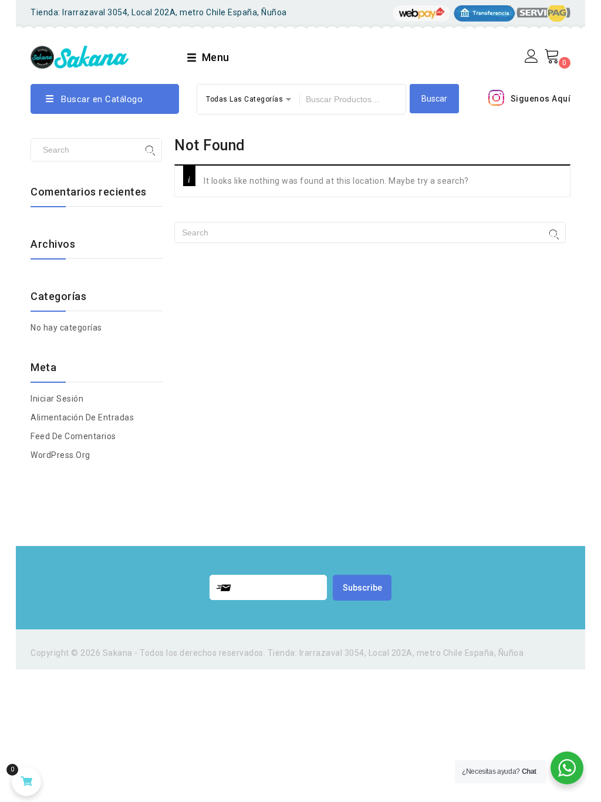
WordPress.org (60, 455)
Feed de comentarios (73, 436)
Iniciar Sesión (57, 398)
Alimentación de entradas (82, 417)
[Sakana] (80, 55)
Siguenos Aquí (541, 98)
